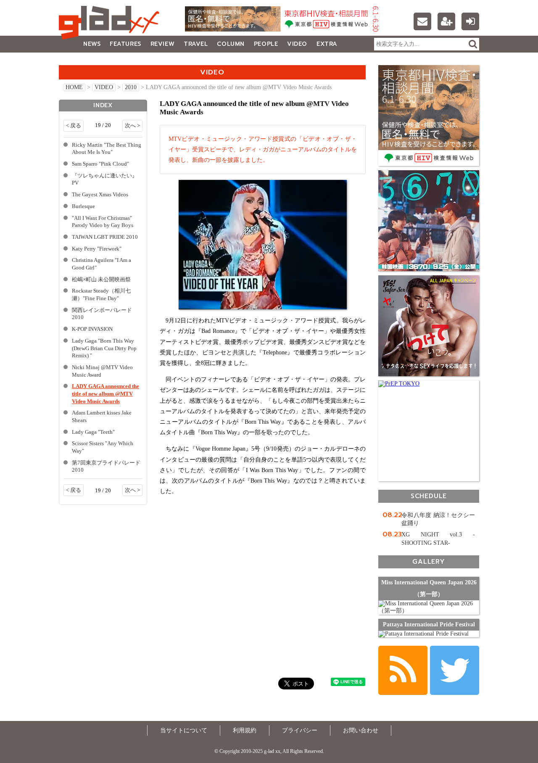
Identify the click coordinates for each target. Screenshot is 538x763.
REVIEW (162, 44)
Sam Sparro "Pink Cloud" (100, 164)
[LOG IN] (470, 21)
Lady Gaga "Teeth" (93, 432)
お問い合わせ (360, 730)
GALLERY (77, 60)
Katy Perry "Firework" (96, 249)
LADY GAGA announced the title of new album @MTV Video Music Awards (105, 393)
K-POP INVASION (92, 329)
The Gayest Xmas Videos (100, 195)
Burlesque (83, 206)
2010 (131, 87)
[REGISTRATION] (446, 21)
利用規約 (244, 730)
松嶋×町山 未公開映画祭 (101, 279)
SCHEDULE (429, 496)
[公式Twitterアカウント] (454, 670)
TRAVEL (196, 44)
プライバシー (299, 730)
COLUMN (230, 44)
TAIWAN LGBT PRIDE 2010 (105, 237)
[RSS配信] (402, 670)
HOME (74, 87)
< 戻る (73, 126)
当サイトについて (183, 730)
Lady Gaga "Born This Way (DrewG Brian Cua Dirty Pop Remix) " (104, 348)
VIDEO (297, 44)
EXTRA (327, 44)
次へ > (132, 126)
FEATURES (125, 44)
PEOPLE (266, 44)
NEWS (91, 44)
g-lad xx (111, 23)
